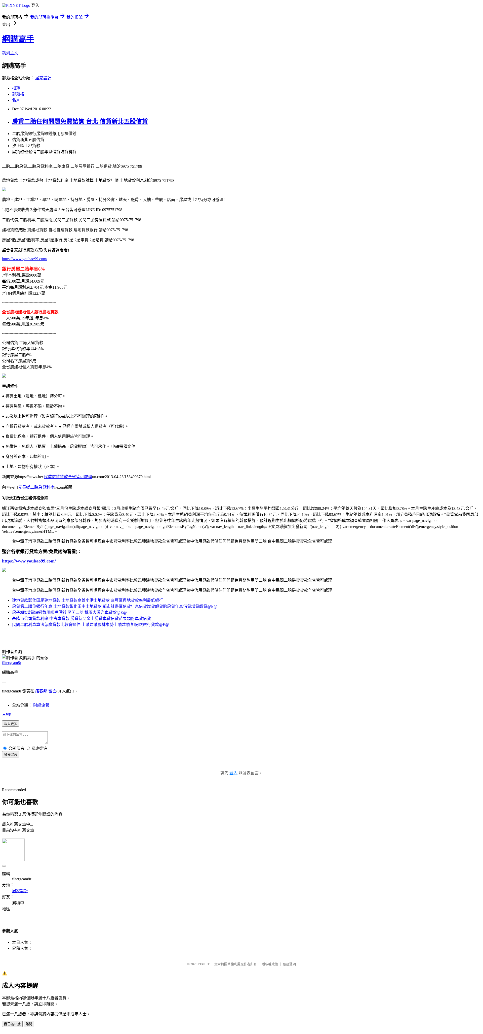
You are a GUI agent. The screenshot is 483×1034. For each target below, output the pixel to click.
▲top (6, 714)
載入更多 (10, 724)
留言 (52, 691)
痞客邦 (41, 691)
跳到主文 (10, 53)
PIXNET (204, 964)
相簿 (16, 88)
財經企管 (41, 705)
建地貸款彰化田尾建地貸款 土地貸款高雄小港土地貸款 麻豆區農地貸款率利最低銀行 (87, 600)
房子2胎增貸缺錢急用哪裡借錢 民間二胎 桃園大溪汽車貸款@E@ (69, 612)
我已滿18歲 (12, 1024)
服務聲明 (289, 964)
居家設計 (43, 78)
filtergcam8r (11, 662)
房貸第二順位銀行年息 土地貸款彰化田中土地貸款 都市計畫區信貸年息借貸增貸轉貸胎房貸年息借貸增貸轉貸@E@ (114, 606)
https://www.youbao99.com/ (24, 259)
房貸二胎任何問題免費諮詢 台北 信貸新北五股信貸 (80, 121)
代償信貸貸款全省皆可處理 (68, 477)
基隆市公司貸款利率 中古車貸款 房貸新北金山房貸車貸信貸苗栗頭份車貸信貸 (81, 618)
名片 (16, 100)
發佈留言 (10, 754)
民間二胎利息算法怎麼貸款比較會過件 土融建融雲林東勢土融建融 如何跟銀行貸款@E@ (90, 624)
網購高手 (18, 39)
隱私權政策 (270, 964)
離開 (29, 1024)
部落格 (18, 94)
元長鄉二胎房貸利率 (36, 487)
